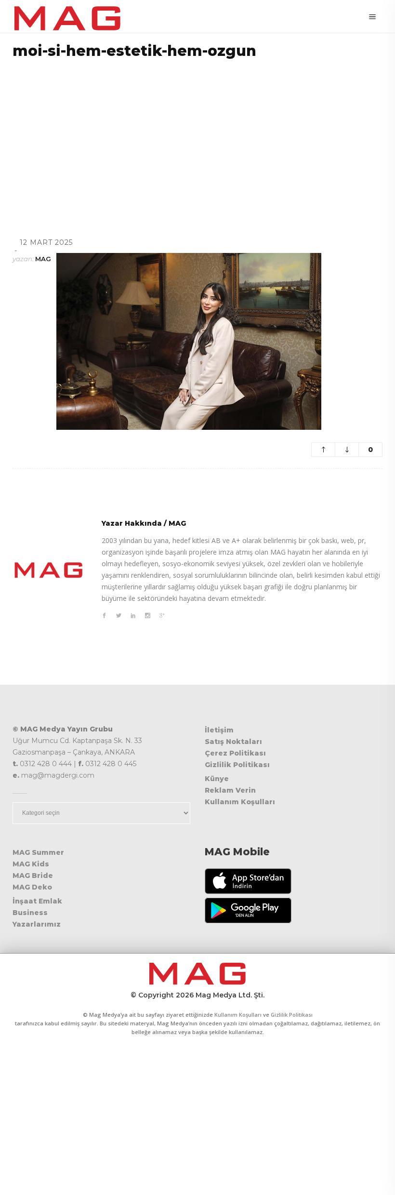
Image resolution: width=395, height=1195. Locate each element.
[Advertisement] (197, 135)
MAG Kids (31, 864)
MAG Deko (32, 887)
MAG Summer (38, 852)
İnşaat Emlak (37, 901)
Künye (217, 778)
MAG (43, 259)
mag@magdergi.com (57, 775)
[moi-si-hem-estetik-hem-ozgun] (49, 570)
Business (30, 912)
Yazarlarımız (37, 924)
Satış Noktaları (233, 741)
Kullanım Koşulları (240, 801)
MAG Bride (33, 875)
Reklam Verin (230, 790)
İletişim (219, 730)
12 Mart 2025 (46, 242)
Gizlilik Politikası (237, 764)
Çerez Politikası (235, 753)
